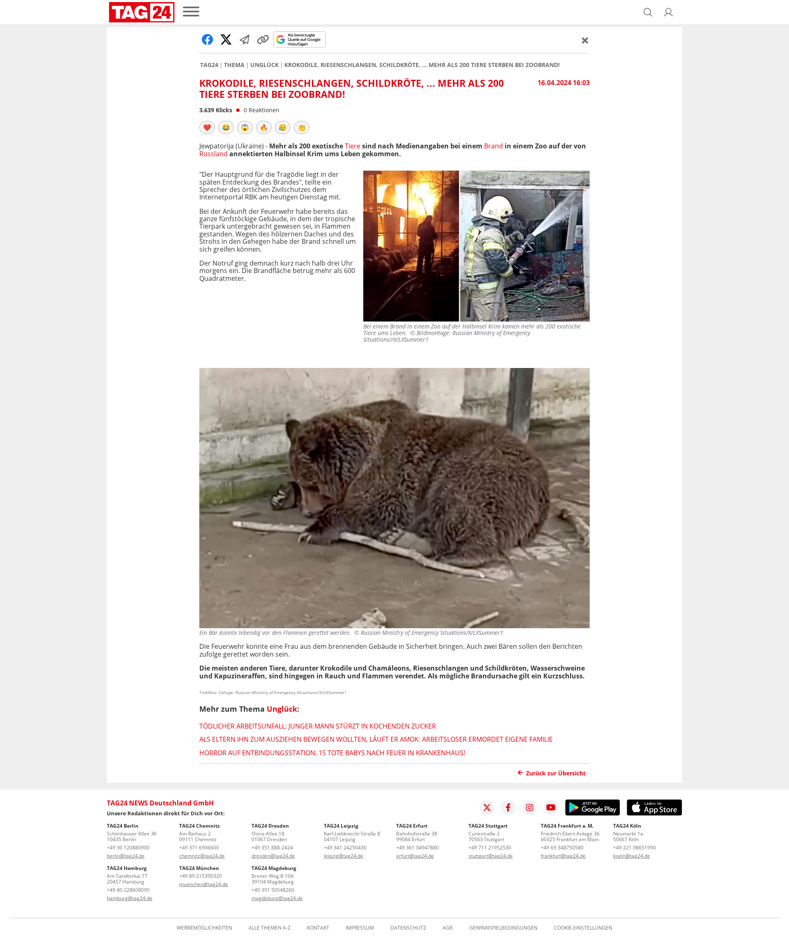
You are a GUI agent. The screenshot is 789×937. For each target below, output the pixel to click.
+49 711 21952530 (489, 847)
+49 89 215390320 (200, 875)
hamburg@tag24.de (129, 898)
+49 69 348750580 (562, 847)
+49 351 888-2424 (272, 847)
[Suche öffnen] (648, 12)
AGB (448, 928)
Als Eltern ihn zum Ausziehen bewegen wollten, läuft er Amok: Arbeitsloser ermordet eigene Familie (376, 739)
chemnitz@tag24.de (202, 855)
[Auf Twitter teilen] (226, 39)
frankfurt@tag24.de (563, 855)
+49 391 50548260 (272, 889)
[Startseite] (142, 12)
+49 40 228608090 (128, 889)
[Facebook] (508, 807)
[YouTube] (551, 807)
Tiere (352, 145)
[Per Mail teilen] (244, 39)
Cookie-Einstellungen (583, 928)
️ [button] (207, 127)
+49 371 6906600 (199, 847)
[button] (668, 12)
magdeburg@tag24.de (277, 898)
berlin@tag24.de (126, 855)
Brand (493, 145)
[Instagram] (529, 807)
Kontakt (318, 928)
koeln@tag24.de (631, 855)
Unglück (264, 65)
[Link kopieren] (263, 39)
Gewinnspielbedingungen (503, 928)
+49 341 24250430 (345, 847)
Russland (213, 153)
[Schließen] (585, 40)
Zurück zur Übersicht (556, 773)
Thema (234, 65)
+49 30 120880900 (128, 847)
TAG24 (209, 65)
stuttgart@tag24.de (490, 855)
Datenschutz (408, 928)
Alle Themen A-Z (270, 928)
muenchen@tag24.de (203, 884)
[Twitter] (487, 807)
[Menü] (191, 12)
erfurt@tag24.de (415, 855)
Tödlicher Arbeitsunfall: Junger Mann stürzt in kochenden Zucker (317, 726)
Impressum (360, 928)
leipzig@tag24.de (343, 855)
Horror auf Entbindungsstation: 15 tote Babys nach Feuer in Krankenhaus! (332, 752)
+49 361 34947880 (417, 847)
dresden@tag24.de (273, 855)
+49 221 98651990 (634, 847)
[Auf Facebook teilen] (207, 39)
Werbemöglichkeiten (204, 928)
